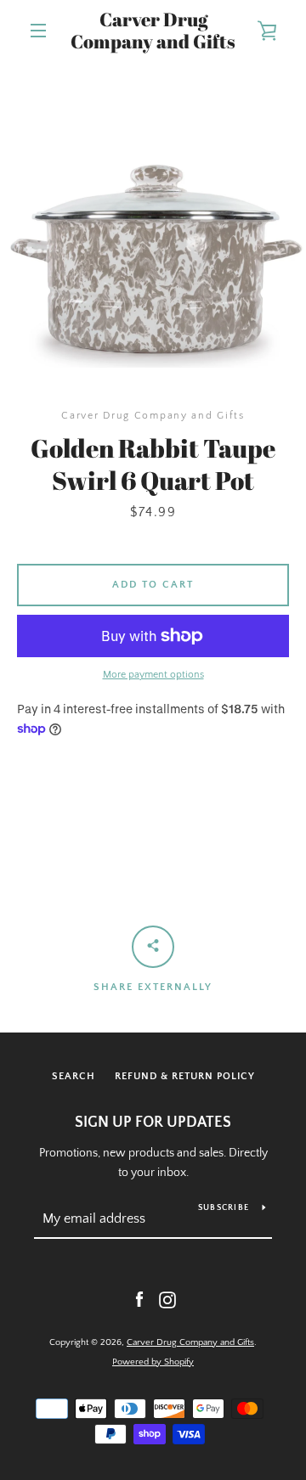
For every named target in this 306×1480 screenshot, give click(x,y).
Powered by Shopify (153, 1362)
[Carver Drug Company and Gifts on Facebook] (139, 1299)
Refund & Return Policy (185, 1076)
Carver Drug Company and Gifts (153, 30)
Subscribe (223, 1208)
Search (73, 1076)
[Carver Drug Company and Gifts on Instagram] (167, 1299)
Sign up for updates (153, 1122)
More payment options (153, 674)
